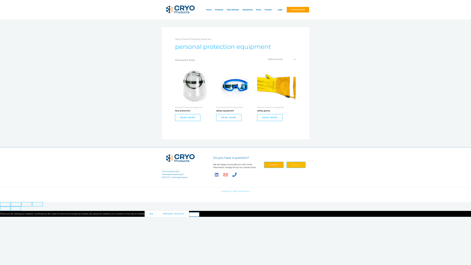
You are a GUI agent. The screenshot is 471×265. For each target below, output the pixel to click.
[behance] (234, 174)
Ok (151, 214)
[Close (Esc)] (37, 204)
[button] (298, 10)
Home (209, 10)
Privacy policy (173, 214)
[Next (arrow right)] (16, 208)
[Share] (27, 204)
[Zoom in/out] (5, 204)
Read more (187, 117)
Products (219, 10)
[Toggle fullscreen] (16, 204)
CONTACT (273, 165)
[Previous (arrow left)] (5, 208)
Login (280, 10)
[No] (194, 214)
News (258, 10)
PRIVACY (296, 165)
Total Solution (233, 10)
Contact (268, 10)
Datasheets (247, 10)
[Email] (225, 174)
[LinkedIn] (216, 174)
